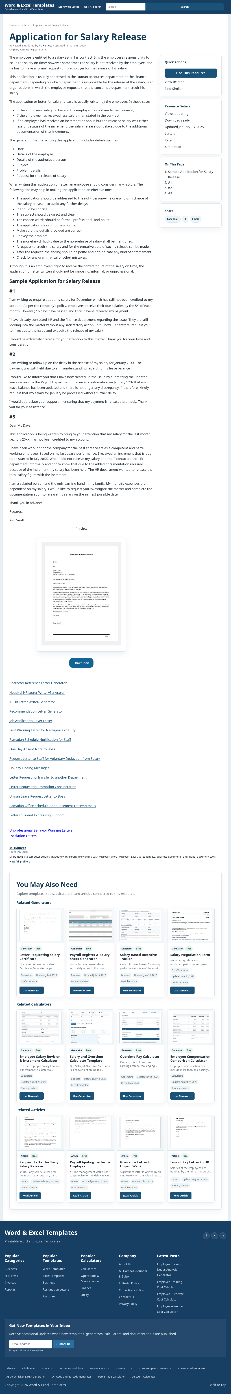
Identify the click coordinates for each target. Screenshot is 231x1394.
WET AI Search (92, 6)
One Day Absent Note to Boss (32, 749)
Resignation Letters (56, 1289)
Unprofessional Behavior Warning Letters (41, 830)
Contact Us (126, 1297)
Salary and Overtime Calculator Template (86, 1058)
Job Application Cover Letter (30, 721)
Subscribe (63, 1344)
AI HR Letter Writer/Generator (32, 702)
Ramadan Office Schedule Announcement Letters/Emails (52, 806)
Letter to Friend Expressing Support (36, 815)
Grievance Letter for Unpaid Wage (136, 1164)
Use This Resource (191, 73)
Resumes (49, 1296)
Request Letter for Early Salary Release (38, 1164)
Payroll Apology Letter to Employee (90, 1164)
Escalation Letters (23, 836)
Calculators (88, 1269)
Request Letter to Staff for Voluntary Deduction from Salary (54, 758)
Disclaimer (28, 1368)
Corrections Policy (131, 1290)
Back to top (217, 1385)
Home (13, 25)
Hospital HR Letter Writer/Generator (37, 692)
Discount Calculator (143, 1376)
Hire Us (10, 1368)
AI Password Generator (192, 1368)
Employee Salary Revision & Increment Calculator (39, 1058)
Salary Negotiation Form (190, 955)
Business (11, 1269)
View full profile (19, 861)
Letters (25, 25)
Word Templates (54, 1269)
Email (195, 219)
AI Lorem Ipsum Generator (155, 1368)
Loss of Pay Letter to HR (189, 1162)
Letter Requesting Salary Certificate (39, 957)
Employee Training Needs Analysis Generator (169, 1269)
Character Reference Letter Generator (38, 683)
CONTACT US (124, 1368)
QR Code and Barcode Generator (71, 1376)
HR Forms (11, 1276)
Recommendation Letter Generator (36, 711)
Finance (86, 1288)
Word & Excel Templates (29, 5)
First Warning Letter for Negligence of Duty (42, 730)
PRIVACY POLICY (100, 1368)
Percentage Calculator (111, 1376)
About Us (125, 1264)
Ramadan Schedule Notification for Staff (40, 739)
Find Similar (174, 89)
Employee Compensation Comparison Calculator (190, 1058)
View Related (174, 82)
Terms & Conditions (71, 1368)
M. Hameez (45, 45)
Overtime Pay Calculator (139, 1056)
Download (81, 663)
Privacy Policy (128, 1304)
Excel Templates (53, 1276)
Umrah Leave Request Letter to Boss (37, 796)
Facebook (172, 219)
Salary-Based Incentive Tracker (138, 957)
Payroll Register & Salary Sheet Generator (90, 957)
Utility (85, 1295)
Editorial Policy (129, 1283)
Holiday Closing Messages (29, 768)
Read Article (30, 1195)
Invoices (10, 1283)
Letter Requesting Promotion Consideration (42, 787)
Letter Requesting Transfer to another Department (48, 777)
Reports (10, 1289)
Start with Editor (68, 6)
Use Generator (32, 990)
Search (185, 6)
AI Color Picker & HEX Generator (25, 1376)
